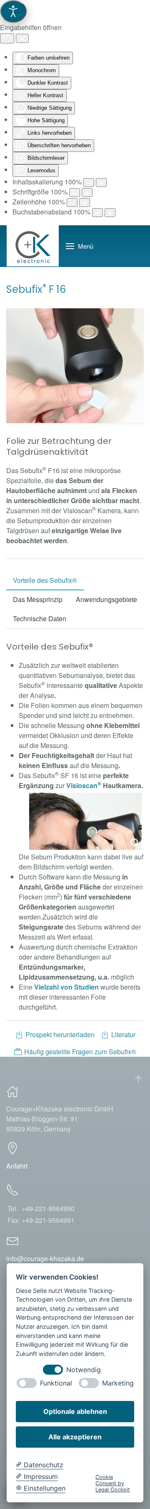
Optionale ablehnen (75, 1411)
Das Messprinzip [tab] (37, 599)
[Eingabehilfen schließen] (22, 38)
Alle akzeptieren (75, 1437)
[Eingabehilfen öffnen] (13, 11)
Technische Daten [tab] (39, 618)
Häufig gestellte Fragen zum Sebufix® (80, 1051)
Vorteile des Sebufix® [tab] (45, 580)
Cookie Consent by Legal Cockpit (112, 1483)
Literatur (123, 1034)
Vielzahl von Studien (66, 987)
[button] (79, 246)
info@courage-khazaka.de (45, 1258)
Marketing (118, 1383)
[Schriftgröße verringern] (74, 192)
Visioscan (83, 785)
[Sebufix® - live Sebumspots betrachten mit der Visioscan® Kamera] (85, 821)
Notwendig (83, 1370)
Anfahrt (17, 1166)
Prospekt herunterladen (60, 1034)
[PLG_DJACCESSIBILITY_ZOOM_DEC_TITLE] (88, 182)
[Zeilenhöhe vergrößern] (84, 202)
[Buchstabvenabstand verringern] (97, 212)
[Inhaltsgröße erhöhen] (101, 182)
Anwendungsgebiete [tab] (106, 599)
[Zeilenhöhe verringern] (72, 202)
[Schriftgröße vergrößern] (87, 192)
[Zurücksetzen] (7, 38)
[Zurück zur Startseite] (33, 246)
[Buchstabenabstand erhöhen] (110, 212)
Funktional (56, 1383)
